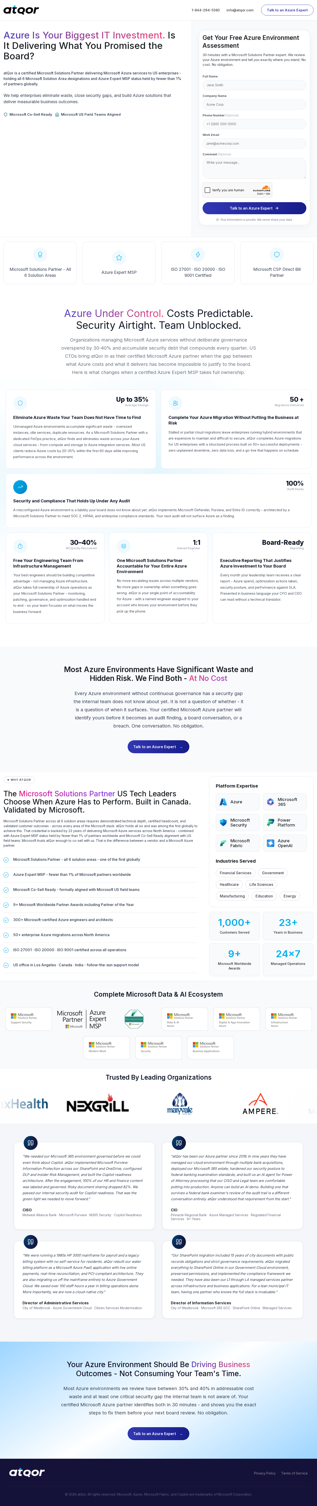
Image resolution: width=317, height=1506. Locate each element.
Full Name (210, 76)
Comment (217, 154)
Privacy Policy (265, 1473)
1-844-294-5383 (206, 10)
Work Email (211, 135)
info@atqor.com (240, 10)
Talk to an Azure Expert (287, 10)
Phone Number (221, 115)
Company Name (214, 96)
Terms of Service (294, 1473)
